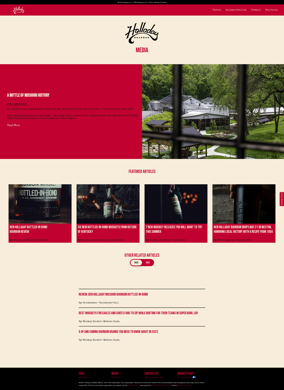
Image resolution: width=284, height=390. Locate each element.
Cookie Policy (116, 377)
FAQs (82, 373)
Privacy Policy (84, 377)
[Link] (40, 213)
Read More (13, 125)
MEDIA (115, 373)
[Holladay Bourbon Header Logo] (18, 10)
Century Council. (133, 385)
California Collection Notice (154, 377)
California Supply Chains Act (161, 385)
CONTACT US (151, 373)
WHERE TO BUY (185, 373)
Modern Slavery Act (184, 385)
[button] (223, 10)
